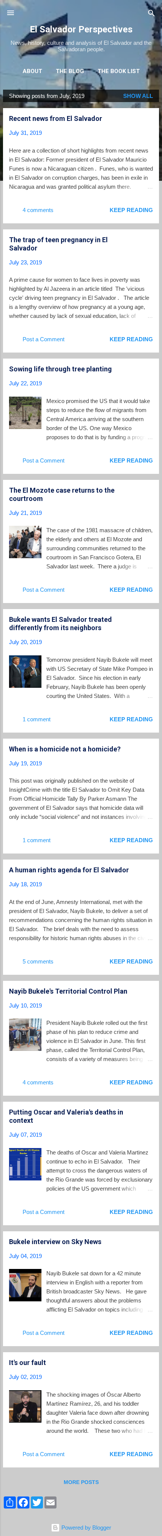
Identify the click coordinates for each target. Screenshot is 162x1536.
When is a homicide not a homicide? (65, 749)
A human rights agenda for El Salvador (69, 870)
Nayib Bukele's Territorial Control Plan (68, 991)
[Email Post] (65, 212)
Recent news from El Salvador (55, 118)
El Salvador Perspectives (81, 29)
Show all (138, 96)
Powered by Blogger (85, 1527)
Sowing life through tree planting (60, 369)
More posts (81, 1482)
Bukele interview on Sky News (55, 1242)
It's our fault (27, 1363)
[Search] (151, 14)
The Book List (119, 71)
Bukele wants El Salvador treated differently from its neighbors (60, 623)
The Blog (70, 71)
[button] (148, 119)
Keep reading (131, 210)
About (32, 71)
